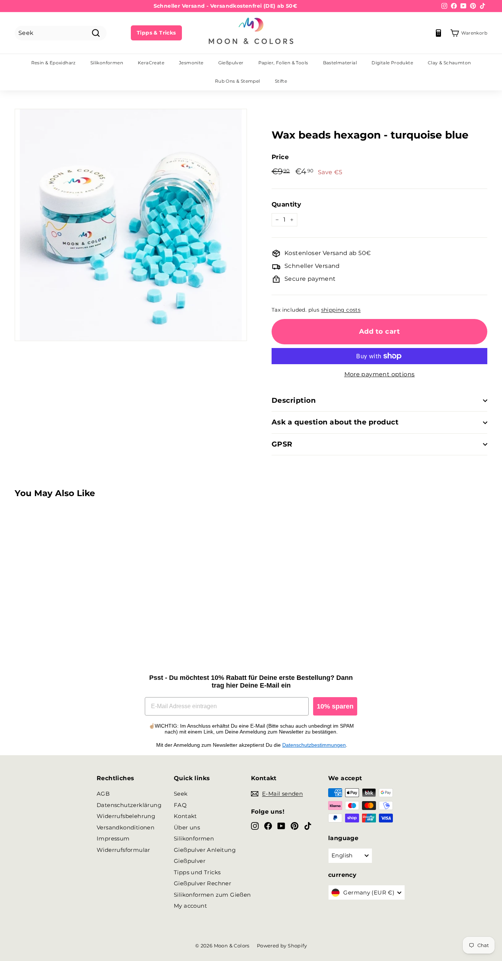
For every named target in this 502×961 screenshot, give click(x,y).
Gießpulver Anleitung (205, 849)
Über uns (187, 827)
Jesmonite (191, 62)
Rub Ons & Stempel (237, 81)
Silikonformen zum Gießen (212, 894)
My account (190, 905)
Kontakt (185, 816)
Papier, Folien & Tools (283, 62)
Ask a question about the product (335, 422)
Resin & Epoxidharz (53, 62)
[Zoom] (131, 225)
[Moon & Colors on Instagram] (255, 826)
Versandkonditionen (125, 827)
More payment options (379, 374)
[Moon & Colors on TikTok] (308, 826)
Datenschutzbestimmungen (314, 745)
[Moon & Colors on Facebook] (268, 826)
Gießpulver (231, 62)
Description (294, 400)
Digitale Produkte (392, 62)
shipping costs (341, 310)
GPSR (282, 444)
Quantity (286, 204)
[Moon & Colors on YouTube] (281, 826)
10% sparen (335, 706)
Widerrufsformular (123, 849)
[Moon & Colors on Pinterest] (294, 826)
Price (280, 157)
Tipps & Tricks (156, 32)
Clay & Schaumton (449, 62)
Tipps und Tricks (197, 872)
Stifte (281, 81)
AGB (103, 793)
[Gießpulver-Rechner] (438, 33)
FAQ (180, 805)
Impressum (113, 838)
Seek (181, 793)
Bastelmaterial (340, 62)
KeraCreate (151, 62)
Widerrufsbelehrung (126, 816)
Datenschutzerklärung (129, 805)
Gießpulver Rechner (202, 883)
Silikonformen (106, 62)
